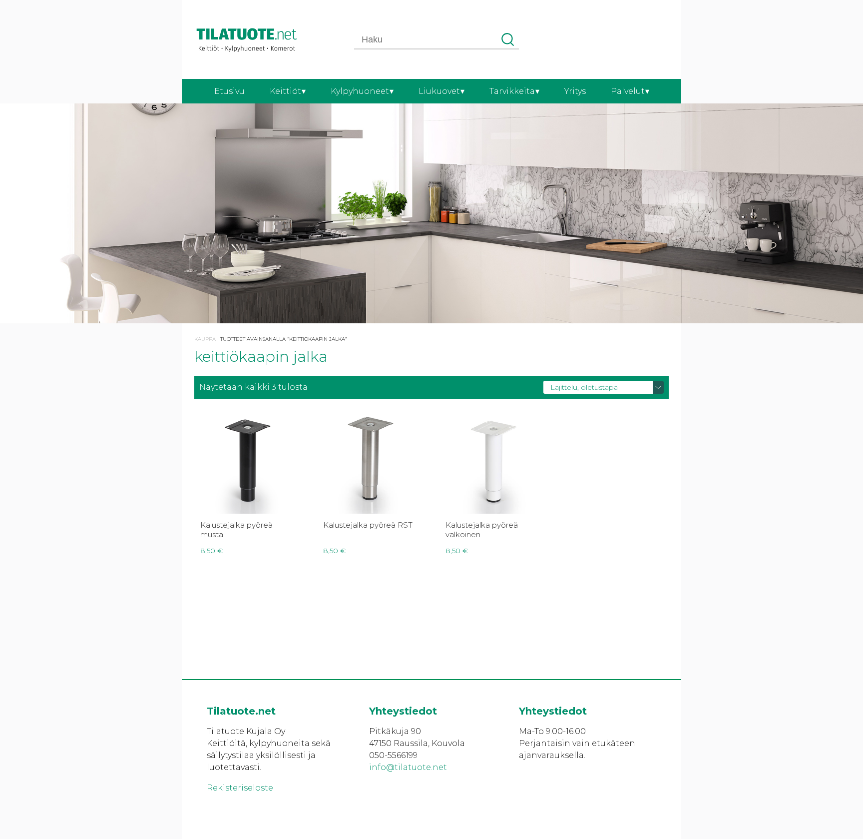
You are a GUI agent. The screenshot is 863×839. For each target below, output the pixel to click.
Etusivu (229, 91)
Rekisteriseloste (240, 788)
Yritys (575, 91)
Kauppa (205, 339)
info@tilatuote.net (408, 767)
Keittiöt (285, 91)
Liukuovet (439, 91)
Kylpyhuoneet (360, 91)
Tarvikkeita (512, 91)
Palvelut (628, 91)
